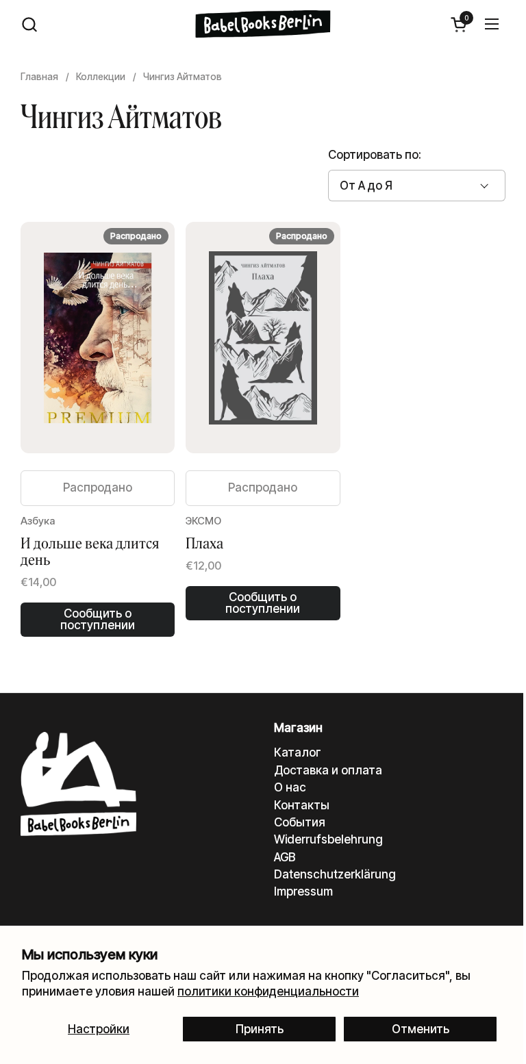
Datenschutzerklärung (335, 874)
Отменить (420, 1029)
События (299, 822)
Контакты (301, 805)
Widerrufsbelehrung (328, 839)
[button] (29, 24)
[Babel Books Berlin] (263, 24)
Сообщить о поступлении (97, 619)
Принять (260, 1029)
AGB (284, 857)
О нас (290, 787)
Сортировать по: (374, 155)
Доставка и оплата (328, 770)
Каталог (297, 752)
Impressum (303, 891)
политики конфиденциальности (268, 991)
